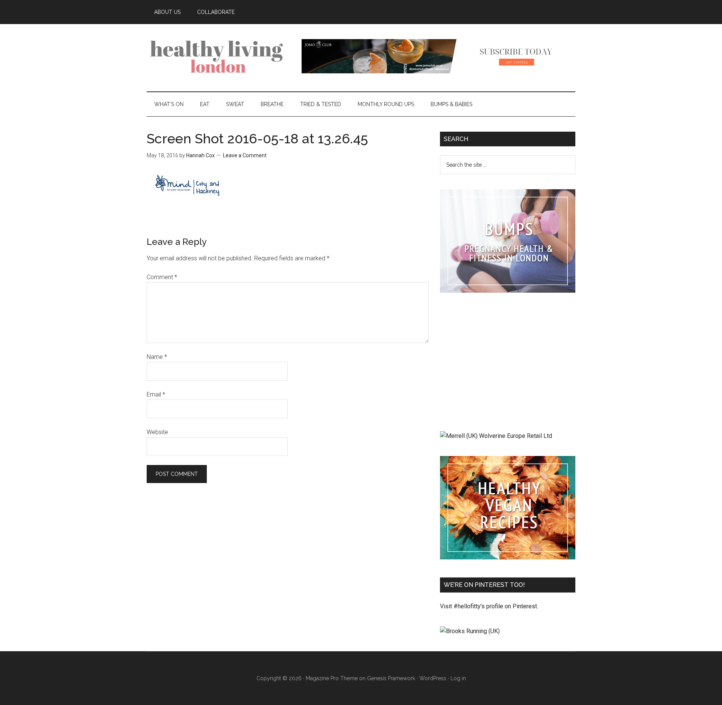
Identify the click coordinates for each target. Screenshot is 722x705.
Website (157, 432)
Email (156, 394)
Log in (458, 678)
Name (157, 356)
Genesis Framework (391, 678)
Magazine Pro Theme (332, 678)
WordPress (432, 678)
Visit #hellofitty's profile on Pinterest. (489, 606)
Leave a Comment (245, 155)
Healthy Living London (218, 56)
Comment (162, 277)
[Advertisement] (507, 363)
